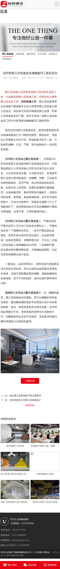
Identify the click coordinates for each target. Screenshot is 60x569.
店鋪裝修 (20, 54)
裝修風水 (53, 54)
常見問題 (42, 54)
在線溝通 (32, 565)
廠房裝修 (31, 54)
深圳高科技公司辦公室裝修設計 (25, 400)
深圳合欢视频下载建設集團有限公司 (16, 552)
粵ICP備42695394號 (15, 555)
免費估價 (30, 381)
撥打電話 (12, 565)
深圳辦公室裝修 (14, 159)
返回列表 (30, 405)
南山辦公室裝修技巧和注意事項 (25, 395)
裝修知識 (6, 59)
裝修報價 (52, 565)
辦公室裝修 (7, 54)
